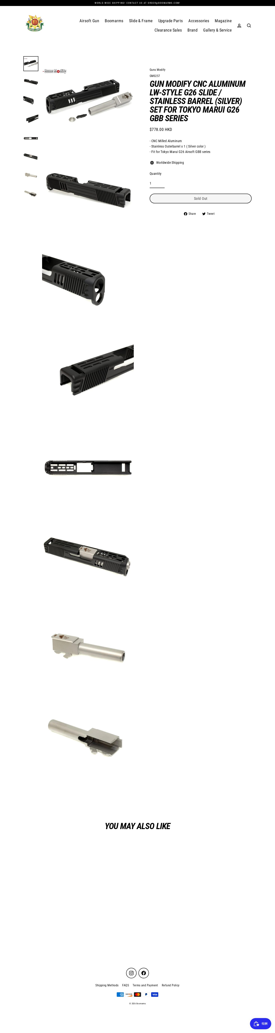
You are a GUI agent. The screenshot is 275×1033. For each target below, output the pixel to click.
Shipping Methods (106, 985)
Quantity (156, 174)
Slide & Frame (141, 20)
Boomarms (114, 20)
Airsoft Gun (89, 20)
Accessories (198, 20)
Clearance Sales (168, 30)
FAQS (125, 985)
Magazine (223, 20)
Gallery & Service (217, 30)
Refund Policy (171, 985)
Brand (192, 30)
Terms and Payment (145, 985)
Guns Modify (158, 70)
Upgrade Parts (170, 20)
